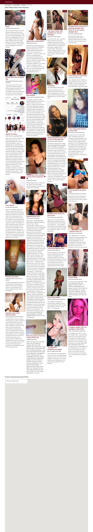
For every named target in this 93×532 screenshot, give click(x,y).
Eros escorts (8, 5)
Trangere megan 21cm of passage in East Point (77, 328)
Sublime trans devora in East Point (55, 214)
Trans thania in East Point (77, 76)
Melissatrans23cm (33, 216)
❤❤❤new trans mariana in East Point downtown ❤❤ (36, 176)
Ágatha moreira (11, 134)
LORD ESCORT (9, 2)
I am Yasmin (10, 205)
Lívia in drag (72, 277)
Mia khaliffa (31, 95)
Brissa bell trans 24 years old (15, 78)
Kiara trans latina (53, 297)
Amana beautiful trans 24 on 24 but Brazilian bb (56, 138)
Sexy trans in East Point (35, 41)
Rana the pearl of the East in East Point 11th (36, 336)
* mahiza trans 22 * (75, 231)
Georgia (24, 5)
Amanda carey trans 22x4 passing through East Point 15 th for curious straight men (77, 29)
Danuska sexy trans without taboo (13, 314)
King (7, 26)
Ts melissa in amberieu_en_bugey (54, 348)
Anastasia (51, 86)
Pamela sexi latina (12, 277)
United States (16, 5)
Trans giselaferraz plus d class (77, 191)
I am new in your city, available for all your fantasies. (55, 33)
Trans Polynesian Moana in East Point (77, 130)
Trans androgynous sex (55, 248)
